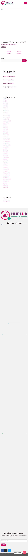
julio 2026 (5, 101)
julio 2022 (5, 183)
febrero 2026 (6, 111)
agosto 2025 (6, 123)
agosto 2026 (6, 99)
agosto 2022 (6, 181)
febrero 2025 (6, 135)
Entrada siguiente (19, 52)
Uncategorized (4, 44)
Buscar (2, 58)
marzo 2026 (5, 109)
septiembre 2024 (7, 145)
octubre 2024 (6, 143)
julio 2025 (5, 125)
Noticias (5, 199)
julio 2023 (5, 159)
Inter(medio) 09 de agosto (9, 72)
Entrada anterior (8, 52)
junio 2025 (5, 127)
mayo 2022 (5, 187)
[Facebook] (2, 550)
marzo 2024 (5, 157)
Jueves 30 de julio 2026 (8, 80)
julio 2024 (5, 149)
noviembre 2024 (6, 141)
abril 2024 (5, 155)
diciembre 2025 (6, 115)
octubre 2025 (6, 119)
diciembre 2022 (6, 173)
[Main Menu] (25, 3)
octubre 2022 (6, 177)
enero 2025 (5, 137)
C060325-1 (3, 47)
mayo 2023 (5, 163)
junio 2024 (5, 151)
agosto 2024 (6, 147)
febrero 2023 (6, 169)
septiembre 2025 (7, 121)
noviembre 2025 (6, 117)
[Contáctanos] (24, 552)
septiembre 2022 (7, 179)
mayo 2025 (5, 129)
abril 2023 (5, 165)
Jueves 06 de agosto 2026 (9, 76)
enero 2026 (5, 113)
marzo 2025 (5, 133)
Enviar (3, 544)
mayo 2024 (5, 153)
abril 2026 (5, 107)
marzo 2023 (5, 167)
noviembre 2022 (6, 175)
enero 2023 (5, 171)
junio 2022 (5, 185)
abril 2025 (5, 131)
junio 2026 (5, 103)
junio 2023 (5, 161)
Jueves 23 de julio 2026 (8, 83)
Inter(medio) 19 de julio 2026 (9, 87)
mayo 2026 (5, 105)
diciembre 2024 (6, 139)
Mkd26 (14, 553)
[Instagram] (5, 550)
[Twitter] (9, 550)
